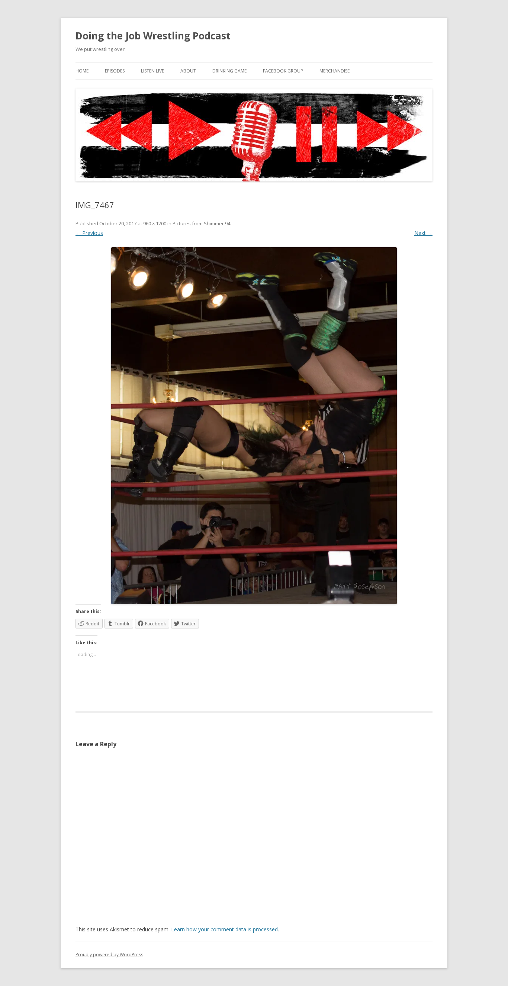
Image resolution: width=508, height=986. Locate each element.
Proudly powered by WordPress (109, 954)
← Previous (89, 232)
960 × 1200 (154, 223)
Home (82, 71)
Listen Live (152, 71)
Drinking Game (229, 71)
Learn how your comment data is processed (224, 929)
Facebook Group (283, 71)
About (188, 71)
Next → (423, 232)
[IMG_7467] (254, 425)
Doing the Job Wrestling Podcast (153, 35)
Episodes (115, 71)
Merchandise (334, 71)
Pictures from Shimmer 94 (201, 223)
